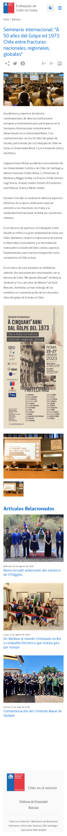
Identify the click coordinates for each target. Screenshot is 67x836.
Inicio (6, 20)
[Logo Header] (8, 8)
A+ (44, 63)
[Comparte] (7, 63)
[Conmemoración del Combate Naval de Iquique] (33, 679)
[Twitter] (15, 63)
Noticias (16, 20)
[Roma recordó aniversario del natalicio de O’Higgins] (33, 538)
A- (52, 63)
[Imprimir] (60, 63)
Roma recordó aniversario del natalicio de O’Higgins (32, 572)
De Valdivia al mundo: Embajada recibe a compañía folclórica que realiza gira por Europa (32, 643)
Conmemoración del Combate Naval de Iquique (32, 713)
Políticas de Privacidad (33, 801)
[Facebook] (23, 63)
